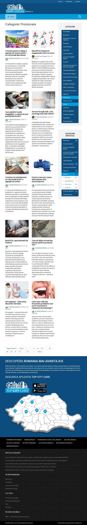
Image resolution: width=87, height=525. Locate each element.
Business (66, 43)
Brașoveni (66, 35)
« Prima (21, 348)
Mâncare (65, 94)
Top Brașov (66, 118)
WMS (7, 504)
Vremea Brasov (67, 121)
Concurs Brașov (68, 53)
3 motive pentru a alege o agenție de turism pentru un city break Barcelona (16, 53)
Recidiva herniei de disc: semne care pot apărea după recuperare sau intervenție (29, 470)
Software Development (12, 501)
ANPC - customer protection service (17, 517)
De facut (65, 62)
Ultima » (40, 352)
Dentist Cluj (8, 482)
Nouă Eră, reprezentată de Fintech (16, 241)
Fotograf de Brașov (69, 84)
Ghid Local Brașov (41, 56)
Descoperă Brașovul (69, 70)
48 (50, 348)
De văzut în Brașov (29, 443)
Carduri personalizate (11, 485)
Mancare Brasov (13, 446)
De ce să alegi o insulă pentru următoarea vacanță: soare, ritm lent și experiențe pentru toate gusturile (36, 460)
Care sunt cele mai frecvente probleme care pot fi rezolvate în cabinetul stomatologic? (42, 305)
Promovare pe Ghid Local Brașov (49, 440)
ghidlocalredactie (15, 58)
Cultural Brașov (70, 440)
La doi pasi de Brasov (69, 90)
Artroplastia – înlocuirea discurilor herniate (15, 303)
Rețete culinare (67, 101)
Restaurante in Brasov (64, 443)
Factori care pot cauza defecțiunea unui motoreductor (42, 179)
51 (15, 352)
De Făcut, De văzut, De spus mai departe (70, 66)
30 (42, 348)
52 (19, 352)
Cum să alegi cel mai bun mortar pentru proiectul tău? (42, 242)
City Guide (66, 50)
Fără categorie (67, 80)
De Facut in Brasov (13, 443)
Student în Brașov (68, 114)
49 (7, 352)
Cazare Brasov (67, 47)
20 (38, 348)
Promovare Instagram (11, 498)
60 (27, 352)
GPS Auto (8, 507)
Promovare (69, 1)
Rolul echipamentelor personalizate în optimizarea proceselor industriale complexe (30, 464)
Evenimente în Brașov (69, 73)
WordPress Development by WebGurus (70, 523)
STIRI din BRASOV (68, 111)
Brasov (60, 1)
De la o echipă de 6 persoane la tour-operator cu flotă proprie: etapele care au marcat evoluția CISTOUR (36, 457)
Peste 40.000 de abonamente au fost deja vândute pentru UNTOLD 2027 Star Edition (30, 467)
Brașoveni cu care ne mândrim (69, 39)
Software (66, 107)
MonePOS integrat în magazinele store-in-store (43, 52)
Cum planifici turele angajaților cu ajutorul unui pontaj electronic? (16, 114)
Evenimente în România (70, 77)
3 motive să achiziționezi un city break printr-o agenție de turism (16, 179)
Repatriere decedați (11, 488)
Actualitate (66, 31)
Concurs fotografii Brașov (68, 57)
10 (33, 348)
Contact (77, 1)
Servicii (65, 104)
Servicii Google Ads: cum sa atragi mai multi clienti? (43, 112)
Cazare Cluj (8, 479)
